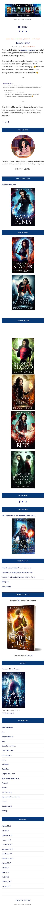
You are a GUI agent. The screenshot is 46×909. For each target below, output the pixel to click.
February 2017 (7, 882)
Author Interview (7, 737)
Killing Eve (5, 582)
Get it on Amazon (8, 713)
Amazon (29, 656)
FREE (19, 601)
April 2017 (5, 877)
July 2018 (5, 831)
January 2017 (6, 886)
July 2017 (5, 868)
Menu (24, 27)
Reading (4, 788)
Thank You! (23, 42)
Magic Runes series (8, 774)
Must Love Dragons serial (10, 778)
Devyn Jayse (23, 900)
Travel (4, 801)
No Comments (29, 46)
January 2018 (6, 840)
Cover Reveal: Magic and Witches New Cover (17, 572)
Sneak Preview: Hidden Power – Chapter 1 (16, 568)
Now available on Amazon (11, 669)
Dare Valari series (14, 39)
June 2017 (5, 872)
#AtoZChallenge (7, 727)
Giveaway (36, 39)
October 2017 (7, 854)
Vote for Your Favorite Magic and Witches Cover (18, 577)
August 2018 (6, 826)
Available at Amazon (9, 185)
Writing (4, 811)
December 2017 (7, 844)
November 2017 (7, 849)
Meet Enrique (6, 586)
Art (3, 732)
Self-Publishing (7, 792)
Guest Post (5, 769)
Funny (27, 39)
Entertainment (7, 755)
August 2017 (6, 863)
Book (3, 741)
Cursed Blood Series (9, 746)
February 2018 (7, 835)
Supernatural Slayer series (11, 797)
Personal (5, 783)
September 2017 (8, 858)
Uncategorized (7, 806)
